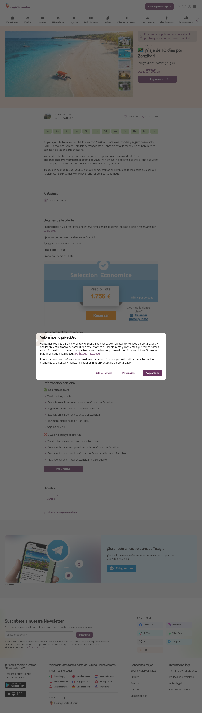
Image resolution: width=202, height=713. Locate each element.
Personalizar (128, 372)
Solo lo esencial (104, 372)
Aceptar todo (152, 372)
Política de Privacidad (87, 353)
